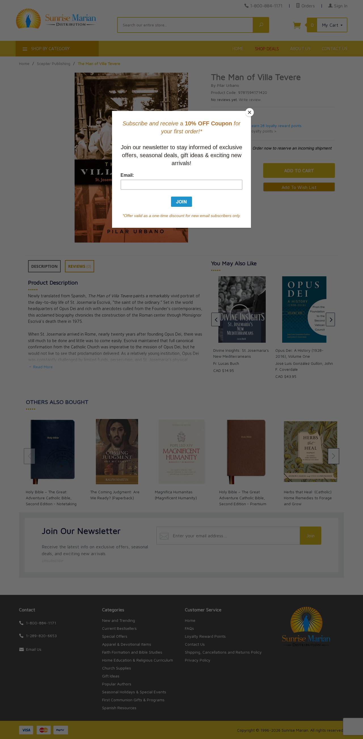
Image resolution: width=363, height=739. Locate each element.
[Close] (249, 112)
